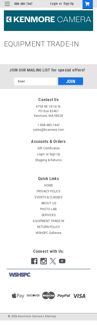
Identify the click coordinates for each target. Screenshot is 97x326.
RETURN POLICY (48, 227)
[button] (49, 275)
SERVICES (48, 215)
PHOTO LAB (48, 209)
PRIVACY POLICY (49, 191)
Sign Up (68, 3)
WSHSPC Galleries (49, 233)
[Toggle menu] (7, 7)
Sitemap (50, 316)
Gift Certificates (49, 148)
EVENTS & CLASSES (48, 197)
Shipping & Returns (48, 160)
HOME (48, 185)
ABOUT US (48, 203)
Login (54, 3)
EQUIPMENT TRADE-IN (48, 221)
